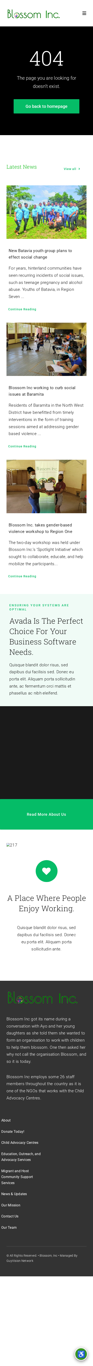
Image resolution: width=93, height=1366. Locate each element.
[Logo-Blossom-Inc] (33, 10)
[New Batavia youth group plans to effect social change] (46, 212)
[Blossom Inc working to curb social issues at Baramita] (46, 349)
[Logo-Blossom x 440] (42, 991)
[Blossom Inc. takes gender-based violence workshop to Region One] (46, 486)
